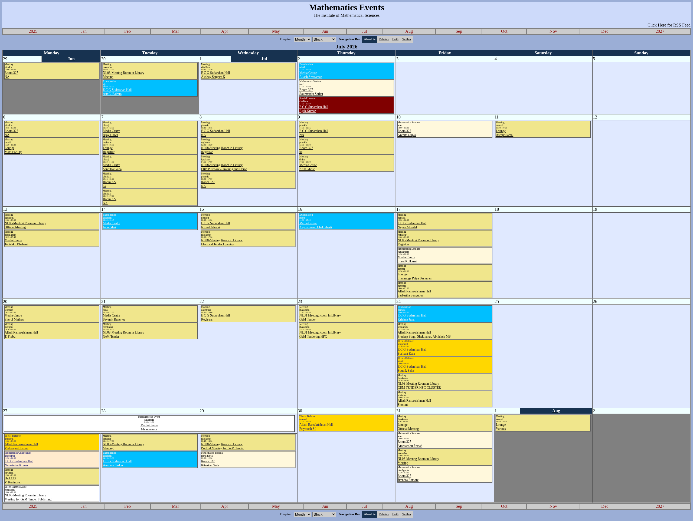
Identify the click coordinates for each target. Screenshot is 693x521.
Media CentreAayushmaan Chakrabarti (315, 225)
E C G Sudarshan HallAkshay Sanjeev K (215, 75)
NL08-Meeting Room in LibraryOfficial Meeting (25, 225)
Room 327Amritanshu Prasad (410, 444)
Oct (504, 31)
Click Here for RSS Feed (669, 25)
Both (395, 39)
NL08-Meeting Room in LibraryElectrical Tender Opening (222, 242)
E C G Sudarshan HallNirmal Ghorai (215, 225)
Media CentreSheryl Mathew (14, 317)
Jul (364, 31)
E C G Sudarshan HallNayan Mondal (412, 225)
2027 (660, 31)
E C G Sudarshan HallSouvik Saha (412, 368)
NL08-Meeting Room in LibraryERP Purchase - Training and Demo (224, 167)
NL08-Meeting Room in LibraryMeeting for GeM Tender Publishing (28, 497)
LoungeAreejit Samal (504, 133)
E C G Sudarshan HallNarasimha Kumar (19, 463)
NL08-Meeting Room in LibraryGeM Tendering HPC (320, 334)
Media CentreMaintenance (149, 427)
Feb (127, 31)
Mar (175, 31)
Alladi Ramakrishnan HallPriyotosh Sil (316, 427)
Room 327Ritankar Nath (210, 463)
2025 (33, 31)
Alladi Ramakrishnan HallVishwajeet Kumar (21, 446)
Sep (459, 31)
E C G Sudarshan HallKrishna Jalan (412, 317)
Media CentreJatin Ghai (111, 225)
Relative (384, 39)
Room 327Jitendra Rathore (408, 478)
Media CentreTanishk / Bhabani (16, 242)
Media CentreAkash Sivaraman (310, 75)
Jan (84, 31)
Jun (325, 31)
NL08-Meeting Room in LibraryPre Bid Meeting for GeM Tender (222, 446)
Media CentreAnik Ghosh (308, 167)
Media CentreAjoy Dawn (111, 133)
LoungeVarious (501, 427)
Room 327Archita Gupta (407, 133)
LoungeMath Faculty (13, 150)
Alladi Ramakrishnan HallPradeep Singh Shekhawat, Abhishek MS (424, 334)
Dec (604, 31)
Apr (224, 31)
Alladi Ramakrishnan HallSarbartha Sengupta (414, 293)
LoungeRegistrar (109, 150)
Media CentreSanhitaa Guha (112, 167)
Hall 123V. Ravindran (13, 480)
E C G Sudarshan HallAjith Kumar (313, 109)
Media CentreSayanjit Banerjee (114, 317)
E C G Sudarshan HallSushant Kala (412, 351)
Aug (409, 31)
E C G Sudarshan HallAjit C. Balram (117, 92)
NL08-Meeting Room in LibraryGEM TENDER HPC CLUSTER (419, 386)
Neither (406, 39)
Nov (553, 31)
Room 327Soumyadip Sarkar (311, 92)
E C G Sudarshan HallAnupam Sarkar (117, 463)
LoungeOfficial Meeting (408, 427)
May (276, 31)
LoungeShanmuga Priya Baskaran (415, 276)
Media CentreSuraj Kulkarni (407, 259)
